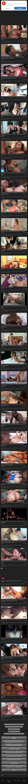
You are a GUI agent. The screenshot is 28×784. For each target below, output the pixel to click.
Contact (15, 780)
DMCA (19, 780)
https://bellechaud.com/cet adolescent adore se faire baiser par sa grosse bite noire (14, 752)
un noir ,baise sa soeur (14, 731)
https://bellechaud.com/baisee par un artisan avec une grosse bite (14, 762)
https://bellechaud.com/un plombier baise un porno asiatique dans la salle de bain (14, 741)
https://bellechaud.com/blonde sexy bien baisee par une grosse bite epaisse (14, 759)
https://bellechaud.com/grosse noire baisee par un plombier (14, 738)
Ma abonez (20, 8)
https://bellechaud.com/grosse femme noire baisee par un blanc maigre (14, 748)
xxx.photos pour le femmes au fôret (14, 726)
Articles (3, 780)
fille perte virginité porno (14, 729)
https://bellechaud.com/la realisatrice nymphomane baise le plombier (14, 745)
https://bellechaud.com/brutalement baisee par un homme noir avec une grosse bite (14, 766)
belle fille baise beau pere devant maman (14, 733)
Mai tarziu (8, 8)
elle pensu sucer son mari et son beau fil (14, 724)
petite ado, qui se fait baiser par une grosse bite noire (14, 770)
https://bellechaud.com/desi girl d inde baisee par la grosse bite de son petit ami (14, 755)
